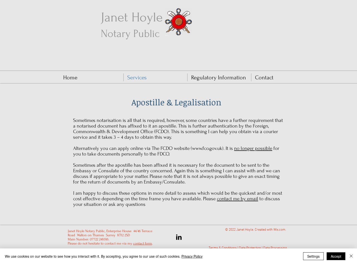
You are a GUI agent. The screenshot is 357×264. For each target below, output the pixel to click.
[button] (219, 77)
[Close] (351, 256)
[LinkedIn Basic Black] (179, 237)
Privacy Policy (192, 256)
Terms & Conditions (223, 248)
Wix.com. (280, 230)
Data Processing (275, 248)
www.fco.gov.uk (207, 148)
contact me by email (237, 198)
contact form (142, 243)
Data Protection (250, 248)
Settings (313, 256)
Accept (336, 256)
